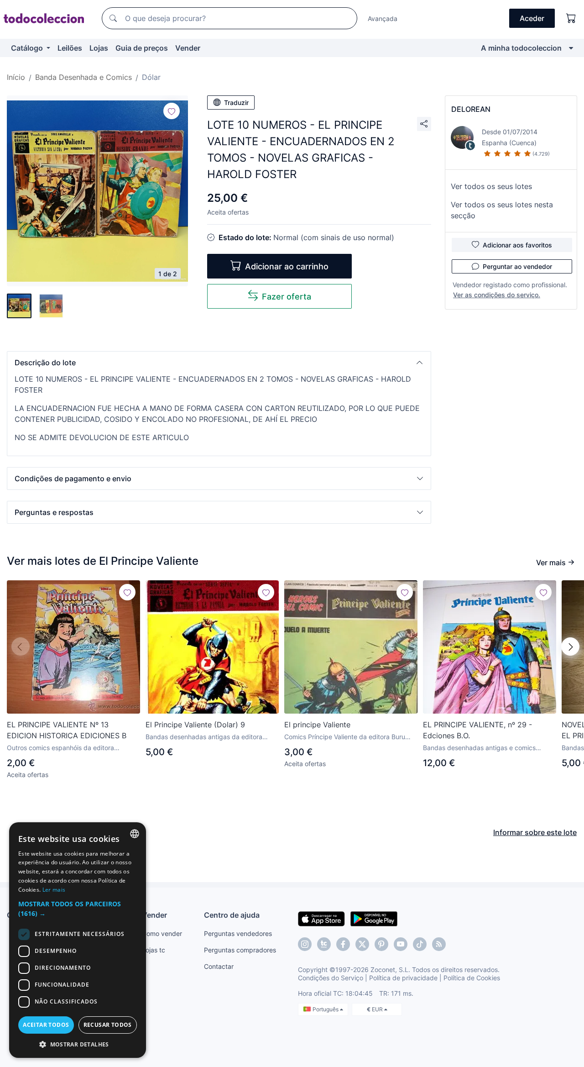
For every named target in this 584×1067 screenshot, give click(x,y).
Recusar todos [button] (107, 1025)
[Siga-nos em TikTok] (420, 944)
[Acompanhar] (171, 111)
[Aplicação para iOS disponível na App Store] (321, 918)
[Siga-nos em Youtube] (400, 944)
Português (326, 1009)
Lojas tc (153, 950)
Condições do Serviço (330, 978)
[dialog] (77, 940)
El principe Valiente (317, 724)
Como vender (162, 933)
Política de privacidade (403, 978)
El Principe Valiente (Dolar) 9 (195, 724)
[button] (219, 362)
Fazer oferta (286, 296)
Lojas (98, 48)
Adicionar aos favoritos (517, 245)
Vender (187, 48)
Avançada (382, 18)
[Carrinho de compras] (571, 18)
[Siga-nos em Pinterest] (381, 944)
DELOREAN (470, 109)
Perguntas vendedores (238, 933)
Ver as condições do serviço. (496, 295)
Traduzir (236, 102)
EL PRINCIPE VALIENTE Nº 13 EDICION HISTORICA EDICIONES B (66, 730)
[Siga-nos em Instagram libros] (324, 944)
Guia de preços (141, 48)
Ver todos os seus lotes (491, 186)
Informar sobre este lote (535, 832)
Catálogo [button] (28, 48)
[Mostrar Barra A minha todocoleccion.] (571, 48)
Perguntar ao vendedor (517, 266)
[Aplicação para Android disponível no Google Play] (373, 918)
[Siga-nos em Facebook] (343, 944)
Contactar (219, 966)
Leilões (69, 48)
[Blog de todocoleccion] (439, 944)
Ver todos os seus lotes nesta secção (502, 210)
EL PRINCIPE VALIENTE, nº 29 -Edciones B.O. (477, 730)
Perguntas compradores (240, 950)
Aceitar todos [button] (46, 1025)
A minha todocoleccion (521, 48)
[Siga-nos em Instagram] (305, 944)
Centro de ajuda (232, 915)
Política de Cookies (471, 978)
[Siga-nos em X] (362, 944)
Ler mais (53, 890)
